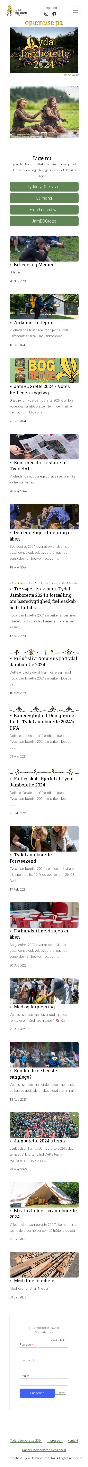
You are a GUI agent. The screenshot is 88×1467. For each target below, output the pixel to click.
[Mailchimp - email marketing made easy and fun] (60, 1386)
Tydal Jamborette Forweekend (31, 852)
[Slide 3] (51, 126)
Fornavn (26, 1339)
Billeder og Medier (34, 259)
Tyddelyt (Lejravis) (44, 180)
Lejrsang (44, 192)
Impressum (55, 1435)
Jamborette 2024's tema (39, 1135)
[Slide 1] (37, 126)
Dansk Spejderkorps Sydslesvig (44, 1444)
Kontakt (73, 1435)
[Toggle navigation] (75, 11)
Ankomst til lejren (34, 317)
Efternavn (27, 1355)
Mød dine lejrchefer (35, 1275)
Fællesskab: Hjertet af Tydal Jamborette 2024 (42, 776)
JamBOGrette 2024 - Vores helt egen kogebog (40, 384)
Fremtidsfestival (44, 203)
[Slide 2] (44, 126)
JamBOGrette (44, 215)
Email (24, 1370)
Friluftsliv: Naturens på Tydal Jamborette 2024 (43, 656)
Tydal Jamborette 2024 (26, 1435)
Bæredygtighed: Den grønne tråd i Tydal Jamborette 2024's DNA (42, 716)
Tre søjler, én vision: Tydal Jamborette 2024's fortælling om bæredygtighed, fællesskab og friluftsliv (43, 592)
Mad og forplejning (34, 1001)
